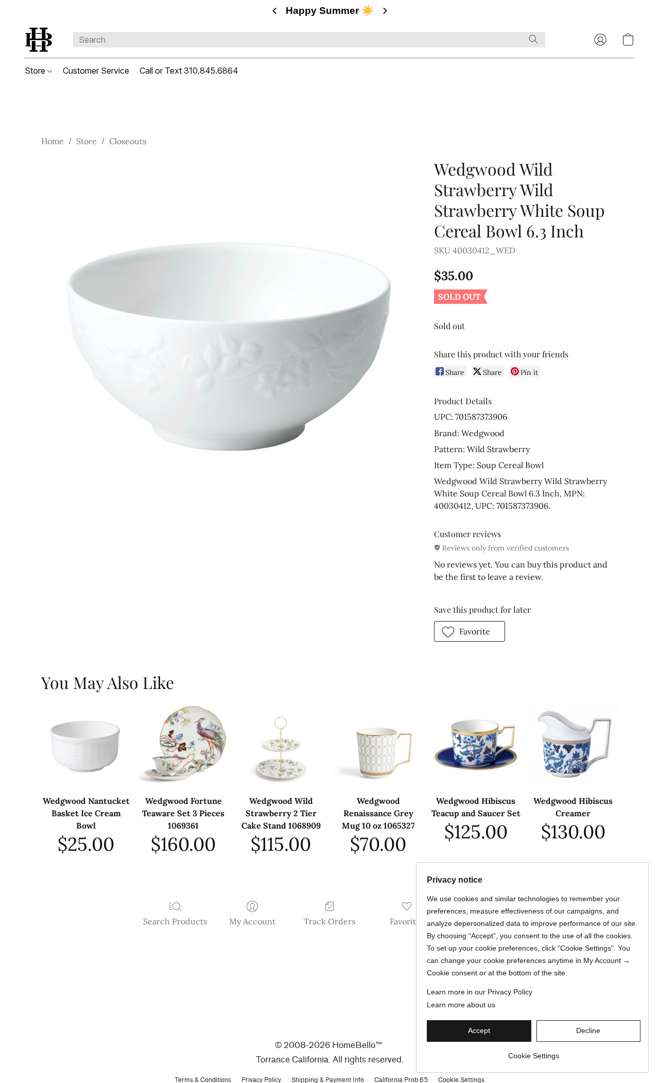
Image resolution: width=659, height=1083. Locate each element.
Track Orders (329, 921)
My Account (252, 921)
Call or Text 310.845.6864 (189, 70)
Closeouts (127, 141)
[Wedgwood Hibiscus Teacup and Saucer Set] (475, 743)
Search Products (175, 921)
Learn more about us (461, 1005)
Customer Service (96, 70)
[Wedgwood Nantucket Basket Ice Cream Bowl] (85, 743)
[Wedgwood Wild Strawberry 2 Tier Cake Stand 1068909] (280, 743)
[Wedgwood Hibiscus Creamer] (573, 743)
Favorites (407, 921)
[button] (39, 40)
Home (52, 141)
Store (36, 70)
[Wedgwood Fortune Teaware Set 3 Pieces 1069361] (183, 743)
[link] (533, 1052)
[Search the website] (533, 39)
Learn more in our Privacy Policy (479, 992)
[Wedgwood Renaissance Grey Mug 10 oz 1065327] (378, 743)
